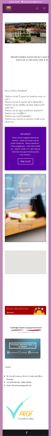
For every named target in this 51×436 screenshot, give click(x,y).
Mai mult (25, 161)
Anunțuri (25, 133)
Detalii (25, 191)
